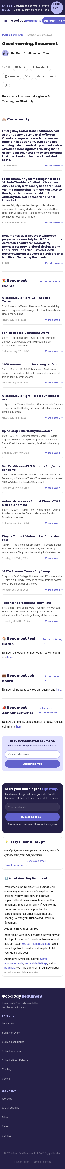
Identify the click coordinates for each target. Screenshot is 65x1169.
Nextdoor (47, 76)
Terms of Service (41, 1161)
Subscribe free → (32, 817)
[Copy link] (6, 85)
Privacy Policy (21, 1161)
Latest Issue (8, 1023)
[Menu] (6, 20)
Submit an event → (50, 283)
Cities (5, 1117)
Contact (6, 1135)
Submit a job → (52, 678)
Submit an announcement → (50, 710)
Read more (52, 165)
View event (52, 320)
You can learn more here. (36, 943)
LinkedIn (13, 76)
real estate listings (36, 963)
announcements (13, 963)
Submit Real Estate (12, 1051)
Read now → (56, 7)
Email (22, 67)
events (43, 959)
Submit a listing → (53, 641)
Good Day (26, 21)
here (10, 657)
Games (6, 1078)
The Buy (6, 1069)
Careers (6, 1126)
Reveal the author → (15, 865)
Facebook (42, 67)
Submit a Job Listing (13, 1042)
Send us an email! (36, 860)
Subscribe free (32, 764)
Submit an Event (11, 1032)
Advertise (7, 1098)
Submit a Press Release (15, 1060)
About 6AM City (10, 1108)
